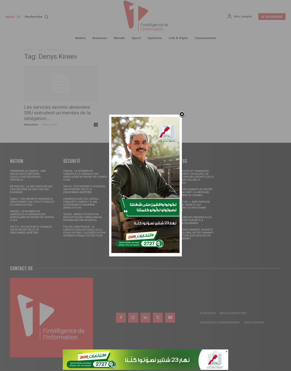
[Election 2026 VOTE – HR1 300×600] (145, 252)
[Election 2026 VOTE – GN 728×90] (145, 369)
